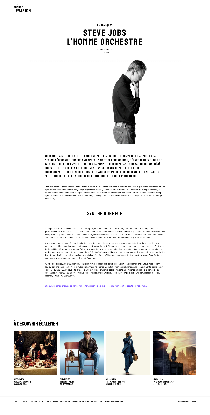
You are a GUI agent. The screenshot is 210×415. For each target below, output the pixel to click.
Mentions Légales (45, 401)
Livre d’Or (33, 401)
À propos (17, 401)
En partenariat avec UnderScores (65, 401)
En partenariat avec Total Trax (90, 401)
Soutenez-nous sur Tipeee (113, 401)
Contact (25, 401)
